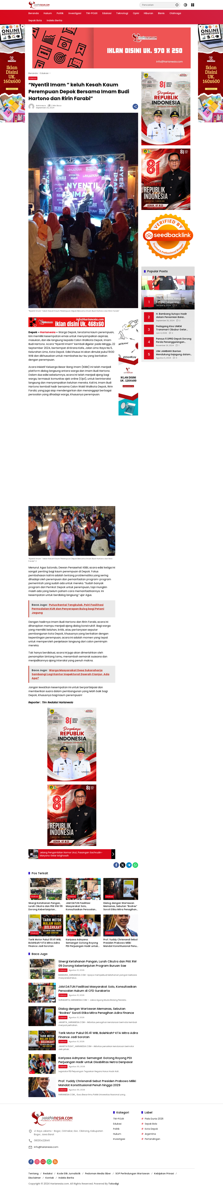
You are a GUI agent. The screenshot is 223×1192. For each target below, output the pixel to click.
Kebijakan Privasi (164, 1173)
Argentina (150, 1134)
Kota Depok (151, 1128)
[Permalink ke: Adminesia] (32, 106)
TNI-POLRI (118, 1118)
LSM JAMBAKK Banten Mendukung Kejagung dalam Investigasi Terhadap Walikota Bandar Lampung (173, 353)
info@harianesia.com (46, 1147)
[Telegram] (129, 865)
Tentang (33, 1173)
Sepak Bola (151, 1123)
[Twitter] (122, 865)
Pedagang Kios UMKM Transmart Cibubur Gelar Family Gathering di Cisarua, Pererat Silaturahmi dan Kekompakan (173, 328)
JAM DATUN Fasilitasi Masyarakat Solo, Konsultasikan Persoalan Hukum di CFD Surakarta (80, 906)
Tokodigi (113, 1183)
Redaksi (47, 1173)
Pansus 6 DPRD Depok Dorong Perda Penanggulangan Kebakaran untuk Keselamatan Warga (173, 340)
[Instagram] (37, 1161)
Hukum (117, 1134)
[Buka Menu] (193, 5)
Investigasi (119, 1139)
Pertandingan (152, 1139)
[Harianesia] (39, 4)
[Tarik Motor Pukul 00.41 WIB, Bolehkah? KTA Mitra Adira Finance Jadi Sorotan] (45, 925)
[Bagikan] (135, 106)
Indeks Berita (66, 1177)
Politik (116, 1128)
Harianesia (48, 332)
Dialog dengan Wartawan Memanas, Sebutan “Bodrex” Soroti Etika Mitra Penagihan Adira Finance (120, 906)
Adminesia (41, 106)
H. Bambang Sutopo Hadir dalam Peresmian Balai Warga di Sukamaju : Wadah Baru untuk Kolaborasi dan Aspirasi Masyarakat (173, 315)
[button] (177, 5)
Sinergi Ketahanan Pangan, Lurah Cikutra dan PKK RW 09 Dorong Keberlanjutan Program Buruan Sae (45, 906)
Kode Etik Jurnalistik (68, 1173)
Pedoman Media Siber (98, 1173)
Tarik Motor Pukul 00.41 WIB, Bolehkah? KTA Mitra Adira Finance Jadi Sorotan (44, 943)
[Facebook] (116, 865)
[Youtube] (43, 1161)
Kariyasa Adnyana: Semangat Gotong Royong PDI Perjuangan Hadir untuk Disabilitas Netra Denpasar (82, 943)
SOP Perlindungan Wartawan (132, 1173)
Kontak (49, 1177)
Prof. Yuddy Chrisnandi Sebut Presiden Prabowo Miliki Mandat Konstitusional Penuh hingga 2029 (120, 943)
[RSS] (55, 1161)
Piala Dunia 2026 (154, 1118)
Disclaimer (34, 1177)
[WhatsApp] (135, 865)
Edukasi (33, 78)
